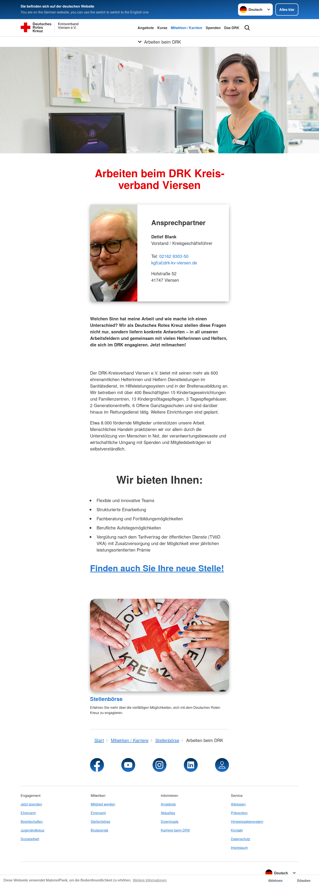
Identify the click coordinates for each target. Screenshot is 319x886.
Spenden (213, 27)
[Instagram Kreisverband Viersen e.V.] (159, 765)
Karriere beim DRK (175, 830)
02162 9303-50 (173, 256)
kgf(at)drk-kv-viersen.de (174, 262)
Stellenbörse (106, 699)
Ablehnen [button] (275, 880)
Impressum (239, 847)
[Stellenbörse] (159, 645)
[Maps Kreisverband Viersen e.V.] (222, 765)
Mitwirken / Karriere (186, 27)
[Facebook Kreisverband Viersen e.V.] (97, 765)
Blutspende (99, 830)
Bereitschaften (32, 821)
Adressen (238, 804)
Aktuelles (168, 812)
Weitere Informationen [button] (150, 880)
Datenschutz (240, 838)
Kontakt (237, 830)
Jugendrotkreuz (32, 830)
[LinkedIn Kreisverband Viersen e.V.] (191, 765)
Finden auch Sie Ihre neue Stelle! (157, 568)
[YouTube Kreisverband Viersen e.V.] (128, 765)
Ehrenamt (28, 812)
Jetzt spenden (31, 804)
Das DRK (231, 27)
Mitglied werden (103, 804)
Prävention (239, 812)
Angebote (146, 27)
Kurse (162, 27)
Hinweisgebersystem (247, 821)
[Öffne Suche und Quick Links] (247, 27)
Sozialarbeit (30, 838)
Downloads (169, 821)
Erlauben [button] (304, 880)
